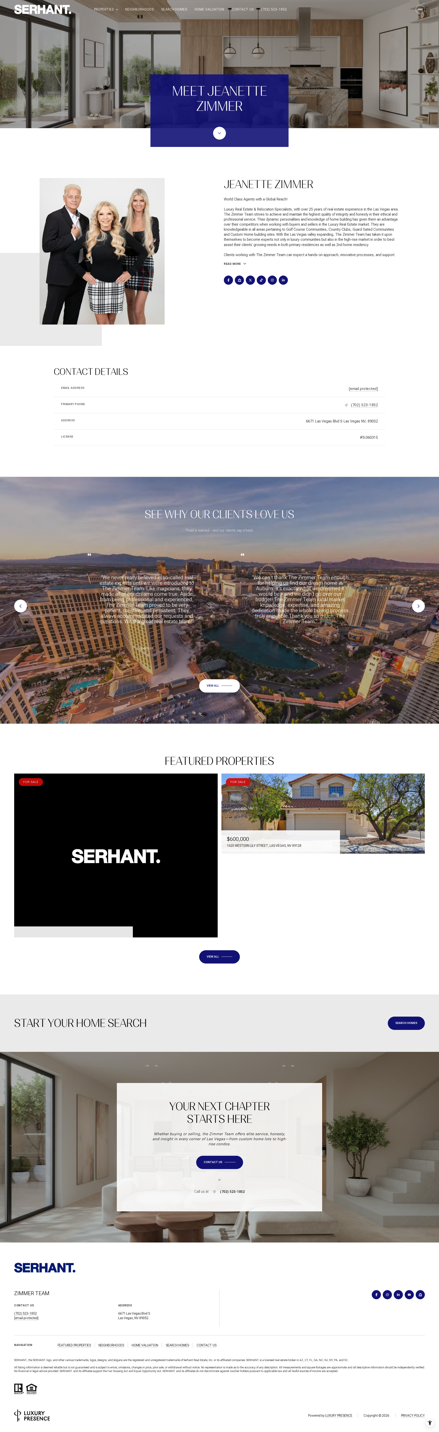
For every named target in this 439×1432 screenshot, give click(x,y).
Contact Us (243, 9)
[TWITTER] (250, 280)
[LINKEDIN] (283, 280)
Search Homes (174, 9)
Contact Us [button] (207, 1345)
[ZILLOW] (239, 280)
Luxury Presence (338, 1415)
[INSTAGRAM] (272, 280)
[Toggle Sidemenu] (420, 9)
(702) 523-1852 (274, 9)
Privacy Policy (413, 1415)
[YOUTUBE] (409, 1294)
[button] (219, 1162)
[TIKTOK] (261, 280)
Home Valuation (209, 9)
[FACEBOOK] (228, 280)
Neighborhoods (139, 9)
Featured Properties (74, 1345)
